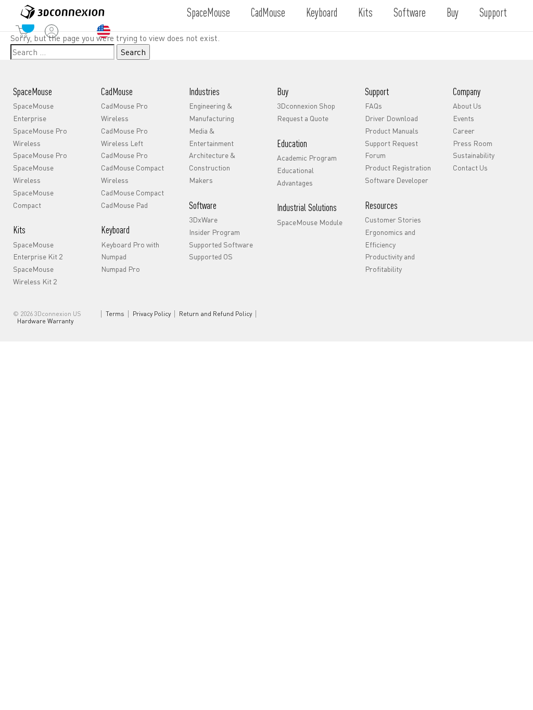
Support (493, 12)
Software (410, 12)
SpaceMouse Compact (33, 198)
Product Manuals (391, 130)
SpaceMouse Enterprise (33, 112)
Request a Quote (302, 118)
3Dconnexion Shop (306, 105)
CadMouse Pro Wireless (124, 112)
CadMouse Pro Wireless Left (124, 137)
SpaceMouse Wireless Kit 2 (35, 275)
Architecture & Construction (212, 161)
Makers (201, 180)
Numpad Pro (120, 268)
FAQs (373, 105)
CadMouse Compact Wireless (132, 174)
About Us (467, 105)
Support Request (391, 143)
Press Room (472, 143)
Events (463, 118)
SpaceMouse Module (309, 222)
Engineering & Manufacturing (211, 112)
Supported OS (211, 256)
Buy (453, 12)
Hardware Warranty (45, 321)
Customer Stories (393, 219)
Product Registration (398, 167)
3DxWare (203, 219)
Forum (375, 155)
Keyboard (321, 12)
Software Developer (396, 180)
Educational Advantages (295, 176)
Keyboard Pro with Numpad (130, 250)
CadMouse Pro (124, 155)
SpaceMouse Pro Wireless (40, 137)
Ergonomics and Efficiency (390, 238)
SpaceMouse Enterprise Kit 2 (37, 250)
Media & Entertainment (211, 137)
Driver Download (391, 118)
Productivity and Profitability (390, 262)
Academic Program (307, 157)
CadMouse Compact (132, 192)
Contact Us (470, 167)
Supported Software (221, 244)
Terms (115, 314)
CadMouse (268, 12)
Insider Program (214, 231)
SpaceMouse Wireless (33, 174)
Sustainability (473, 155)
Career (464, 130)
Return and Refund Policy (215, 314)
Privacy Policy (152, 314)
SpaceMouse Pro (40, 155)
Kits (365, 12)
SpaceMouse (208, 12)
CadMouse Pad (124, 204)
